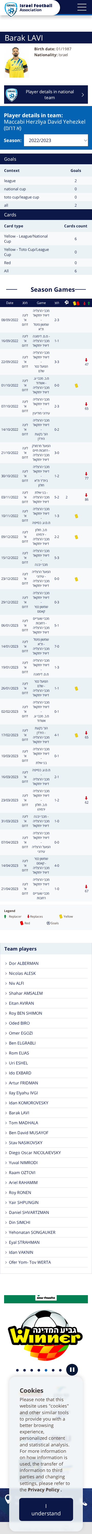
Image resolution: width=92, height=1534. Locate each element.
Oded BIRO (19, 1023)
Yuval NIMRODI (23, 1162)
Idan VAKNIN (21, 1252)
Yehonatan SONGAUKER (32, 1232)
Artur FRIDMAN (23, 1083)
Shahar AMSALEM (26, 993)
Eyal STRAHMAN (24, 1242)
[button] (81, 7)
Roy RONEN (20, 1192)
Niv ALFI (16, 983)
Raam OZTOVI (22, 1172)
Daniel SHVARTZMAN (29, 1212)
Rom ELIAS (19, 1053)
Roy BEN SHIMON (25, 1013)
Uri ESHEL (18, 1063)
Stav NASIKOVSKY (25, 1142)
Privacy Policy (44, 1489)
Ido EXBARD (20, 1073)
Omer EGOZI (21, 1033)
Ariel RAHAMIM (23, 1182)
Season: (12, 140)
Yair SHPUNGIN (24, 1202)
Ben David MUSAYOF (28, 1132)
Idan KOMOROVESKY (28, 1103)
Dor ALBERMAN (24, 963)
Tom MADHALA (23, 1123)
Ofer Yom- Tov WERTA (30, 1262)
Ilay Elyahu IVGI (23, 1093)
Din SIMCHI (19, 1222)
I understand (46, 1509)
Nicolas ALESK (22, 973)
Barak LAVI (19, 1113)
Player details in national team (50, 94)
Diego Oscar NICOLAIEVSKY (35, 1152)
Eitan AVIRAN (21, 1003)
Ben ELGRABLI (22, 1043)
